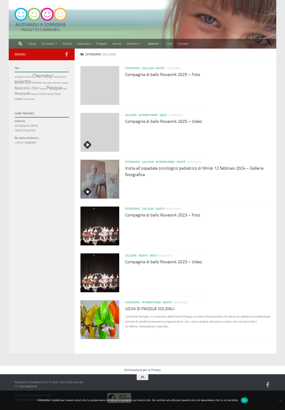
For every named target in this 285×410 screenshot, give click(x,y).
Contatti (182, 43)
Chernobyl (42, 76)
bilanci (29, 77)
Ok (244, 400)
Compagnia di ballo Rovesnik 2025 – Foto (162, 74)
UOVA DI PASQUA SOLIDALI (149, 308)
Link (169, 43)
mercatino (47, 83)
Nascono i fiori (27, 87)
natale (43, 88)
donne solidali (60, 77)
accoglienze (20, 77)
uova (51, 94)
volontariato (29, 99)
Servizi (116, 43)
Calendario (84, 43)
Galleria (153, 43)
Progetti (101, 43)
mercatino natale (60, 83)
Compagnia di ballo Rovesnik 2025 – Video (163, 121)
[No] (280, 400)
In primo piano (148, 115)
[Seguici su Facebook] (66, 54)
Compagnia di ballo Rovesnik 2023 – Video (163, 261)
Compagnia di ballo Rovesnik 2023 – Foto (162, 215)
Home (32, 43)
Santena (35, 94)
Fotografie (132, 68)
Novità (67, 43)
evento (23, 81)
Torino (43, 94)
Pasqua (54, 88)
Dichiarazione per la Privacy (142, 370)
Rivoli (64, 88)
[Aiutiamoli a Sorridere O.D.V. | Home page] (41, 19)
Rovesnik (22, 93)
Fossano (37, 82)
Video (163, 115)
